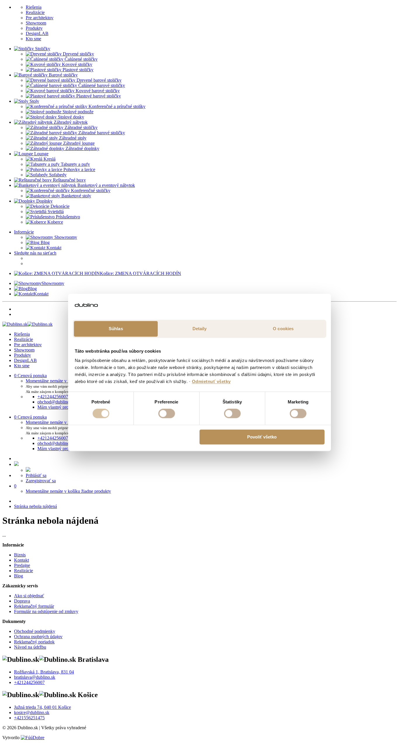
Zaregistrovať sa (41, 480)
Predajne (22, 565)
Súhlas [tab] (116, 328)
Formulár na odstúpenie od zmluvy (46, 611)
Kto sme (33, 38)
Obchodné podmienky (34, 631)
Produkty (34, 28)
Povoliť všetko (262, 436)
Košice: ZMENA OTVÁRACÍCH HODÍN (140, 273)
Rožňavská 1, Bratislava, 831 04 (44, 671)
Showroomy (65, 237)
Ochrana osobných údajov (38, 636)
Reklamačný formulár (34, 606)
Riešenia (33, 7)
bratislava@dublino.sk (34, 677)
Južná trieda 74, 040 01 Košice (42, 707)
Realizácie (35, 12)
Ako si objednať (29, 595)
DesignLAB (37, 33)
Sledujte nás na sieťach (35, 252)
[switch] (166, 413)
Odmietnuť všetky (211, 381)
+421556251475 (29, 717)
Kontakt (53, 247)
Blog (44, 242)
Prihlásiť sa (36, 475)
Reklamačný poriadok (34, 641)
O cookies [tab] (283, 328)
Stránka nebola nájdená (35, 506)
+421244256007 (29, 682)
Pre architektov (39, 17)
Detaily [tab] (199, 328)
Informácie (24, 231)
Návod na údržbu (30, 647)
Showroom (36, 22)
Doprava (22, 600)
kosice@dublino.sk (31, 712)
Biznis (20, 554)
